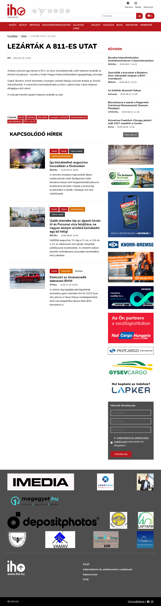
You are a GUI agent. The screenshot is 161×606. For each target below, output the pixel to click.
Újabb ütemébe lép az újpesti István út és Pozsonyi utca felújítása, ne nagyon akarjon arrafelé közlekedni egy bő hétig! (75, 226)
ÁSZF (86, 564)
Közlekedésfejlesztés (56, 24)
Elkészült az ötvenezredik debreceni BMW (68, 279)
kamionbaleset (79, 117)
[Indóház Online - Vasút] (34, 11)
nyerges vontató (59, 117)
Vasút (13, 24)
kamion (31, 117)
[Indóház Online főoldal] (68, 11)
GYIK (86, 579)
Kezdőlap (12, 36)
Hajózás (108, 24)
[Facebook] (127, 3)
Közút (23, 24)
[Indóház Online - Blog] (50, 11)
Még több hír (131, 134)
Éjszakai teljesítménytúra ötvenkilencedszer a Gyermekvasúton (131, 59)
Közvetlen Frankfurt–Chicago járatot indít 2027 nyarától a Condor (130, 122)
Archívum (131, 24)
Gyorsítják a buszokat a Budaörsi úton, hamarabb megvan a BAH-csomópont (127, 75)
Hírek (24, 36)
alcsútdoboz (15, 121)
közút (22, 117)
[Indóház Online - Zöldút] (55, 11)
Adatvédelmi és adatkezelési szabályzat (107, 569)
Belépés (138, 7)
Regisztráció (148, 7)
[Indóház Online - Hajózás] (61, 11)
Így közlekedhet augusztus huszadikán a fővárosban (69, 164)
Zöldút (96, 24)
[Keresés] (139, 16)
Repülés (35, 24)
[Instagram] (135, 3)
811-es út (30, 121)
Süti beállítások (136, 601)
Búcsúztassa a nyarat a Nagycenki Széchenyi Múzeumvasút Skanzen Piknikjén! (128, 105)
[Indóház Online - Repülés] (42, 11)
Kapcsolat (129, 7)
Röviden (79, 271)
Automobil (66, 271)
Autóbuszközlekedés (61, 156)
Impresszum (90, 574)
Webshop (146, 24)
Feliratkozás (121, 454)
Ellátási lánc (78, 26)
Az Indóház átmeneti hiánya (124, 90)
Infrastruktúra (77, 209)
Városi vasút (76, 151)
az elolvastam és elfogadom (131, 441)
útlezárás (42, 117)
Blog (120, 24)
